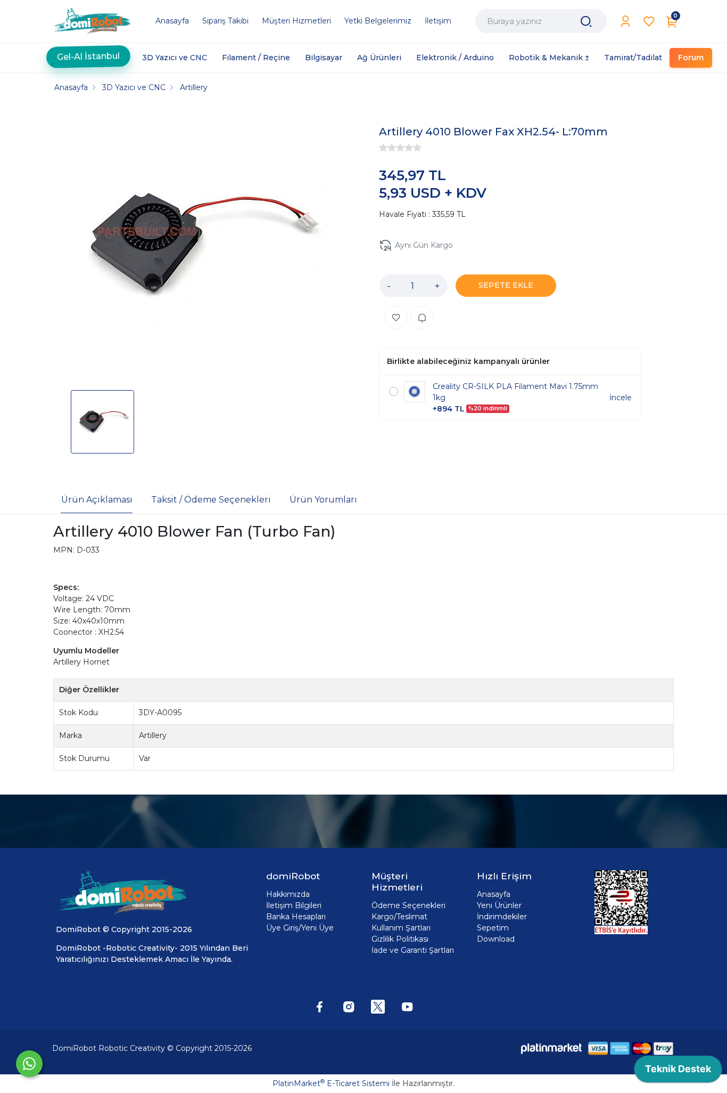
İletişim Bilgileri (293, 905)
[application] (678, 1071)
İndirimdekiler (502, 916)
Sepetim (493, 928)
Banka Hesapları (296, 916)
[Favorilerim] (649, 21)
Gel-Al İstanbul (88, 57)
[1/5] (383, 147)
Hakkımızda (288, 894)
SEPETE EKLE (505, 285)
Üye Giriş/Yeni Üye (300, 928)
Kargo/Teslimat (399, 916)
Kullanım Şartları (401, 928)
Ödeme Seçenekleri (408, 905)
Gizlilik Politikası (399, 939)
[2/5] (387, 147)
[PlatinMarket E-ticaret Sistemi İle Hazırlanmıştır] (551, 1048)
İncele (620, 397)
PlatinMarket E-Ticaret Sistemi (331, 1083)
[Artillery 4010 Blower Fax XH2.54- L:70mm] (196, 245)
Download (496, 939)
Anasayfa (493, 894)
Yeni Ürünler (499, 905)
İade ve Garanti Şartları (412, 950)
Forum (691, 57)
